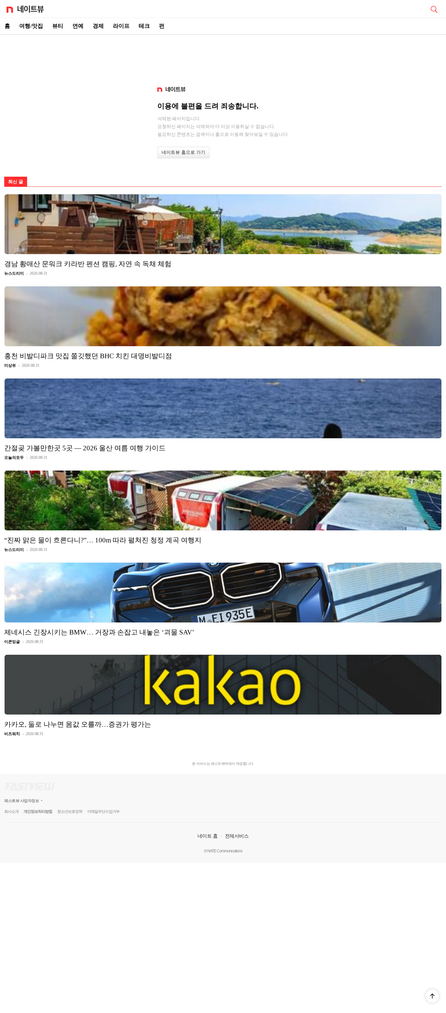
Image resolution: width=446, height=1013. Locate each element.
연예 (78, 26)
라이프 (121, 26)
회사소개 (11, 811)
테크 (144, 26)
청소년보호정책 (69, 811)
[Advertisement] (223, 57)
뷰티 (57, 26)
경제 (98, 26)
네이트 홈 (208, 836)
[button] (432, 996)
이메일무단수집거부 (103, 811)
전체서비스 (237, 836)
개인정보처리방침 (38, 811)
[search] (433, 8)
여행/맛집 (31, 26)
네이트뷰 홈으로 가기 (183, 152)
